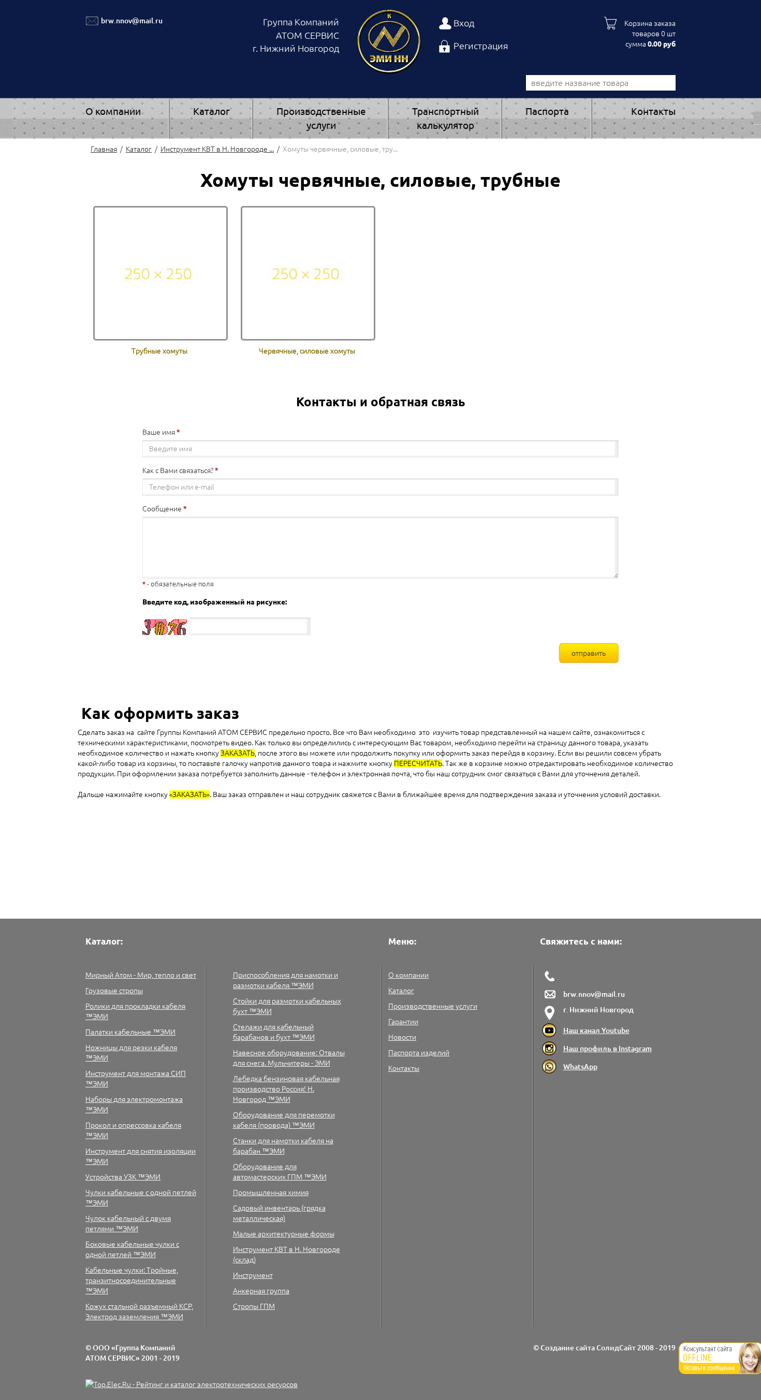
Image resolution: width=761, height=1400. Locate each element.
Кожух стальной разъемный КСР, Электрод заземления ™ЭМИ (139, 1311)
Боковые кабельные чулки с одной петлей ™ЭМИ (132, 1249)
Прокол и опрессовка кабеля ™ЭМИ (133, 1130)
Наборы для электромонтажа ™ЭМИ (134, 1104)
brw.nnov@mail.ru (132, 21)
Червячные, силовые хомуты (307, 351)
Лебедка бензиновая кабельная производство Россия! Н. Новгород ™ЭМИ (286, 1088)
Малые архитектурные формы (283, 1234)
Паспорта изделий (418, 1053)
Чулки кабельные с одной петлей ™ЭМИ (140, 1197)
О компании (113, 111)
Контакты (653, 111)
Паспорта (547, 111)
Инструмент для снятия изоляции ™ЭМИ (140, 1156)
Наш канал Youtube (596, 1030)
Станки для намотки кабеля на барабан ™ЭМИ (283, 1146)
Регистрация (480, 45)
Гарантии (403, 1022)
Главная (104, 149)
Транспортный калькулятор (445, 118)
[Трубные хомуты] (160, 273)
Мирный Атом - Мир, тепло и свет (140, 975)
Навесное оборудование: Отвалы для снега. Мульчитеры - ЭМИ (289, 1058)
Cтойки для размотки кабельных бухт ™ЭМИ (287, 1006)
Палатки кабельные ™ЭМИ (130, 1032)
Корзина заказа (650, 23)
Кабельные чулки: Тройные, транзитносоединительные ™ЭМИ (131, 1280)
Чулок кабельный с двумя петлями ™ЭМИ (128, 1223)
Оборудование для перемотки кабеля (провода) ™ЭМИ (284, 1120)
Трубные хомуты (159, 351)
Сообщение (162, 509)
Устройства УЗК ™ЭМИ (122, 1177)
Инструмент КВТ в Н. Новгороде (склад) (286, 1254)
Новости (402, 1037)
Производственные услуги (321, 118)
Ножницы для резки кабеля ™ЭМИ (131, 1052)
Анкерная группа (261, 1291)
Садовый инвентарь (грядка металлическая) (279, 1213)
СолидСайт (616, 1348)
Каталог (211, 111)
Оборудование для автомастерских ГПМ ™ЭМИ (280, 1171)
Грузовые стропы (114, 990)
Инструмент (253, 1275)
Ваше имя (158, 432)
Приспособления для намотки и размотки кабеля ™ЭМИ (285, 980)
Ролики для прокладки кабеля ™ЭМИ (135, 1011)
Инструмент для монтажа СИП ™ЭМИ (135, 1078)
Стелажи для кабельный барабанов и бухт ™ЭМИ (274, 1032)
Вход (463, 23)
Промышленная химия (271, 1192)
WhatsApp (580, 1067)
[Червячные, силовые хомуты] (308, 273)
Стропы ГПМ (254, 1306)
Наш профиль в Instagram (607, 1048)
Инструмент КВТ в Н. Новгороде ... (217, 149)
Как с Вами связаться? (177, 470)
